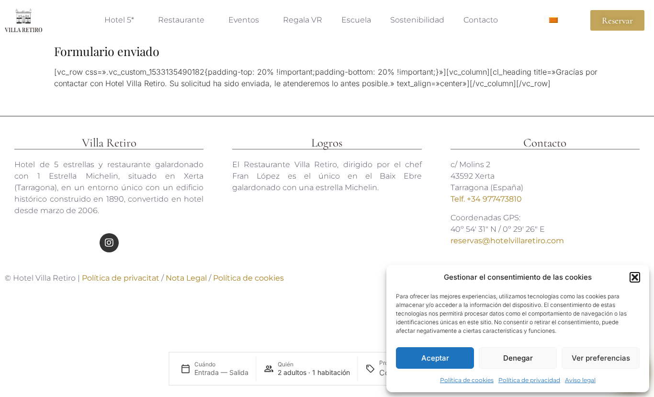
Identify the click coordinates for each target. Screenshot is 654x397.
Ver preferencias (601, 358)
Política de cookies (467, 380)
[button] (635, 277)
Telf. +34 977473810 (486, 199)
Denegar (518, 358)
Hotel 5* (119, 19)
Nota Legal (187, 278)
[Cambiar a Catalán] (553, 20)
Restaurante (181, 19)
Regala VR (302, 19)
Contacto (480, 19)
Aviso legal (580, 380)
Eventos (243, 19)
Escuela (356, 19)
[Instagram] (109, 242)
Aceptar (435, 358)
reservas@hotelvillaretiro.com (507, 240)
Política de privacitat (120, 278)
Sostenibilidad (417, 19)
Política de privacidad (529, 380)
